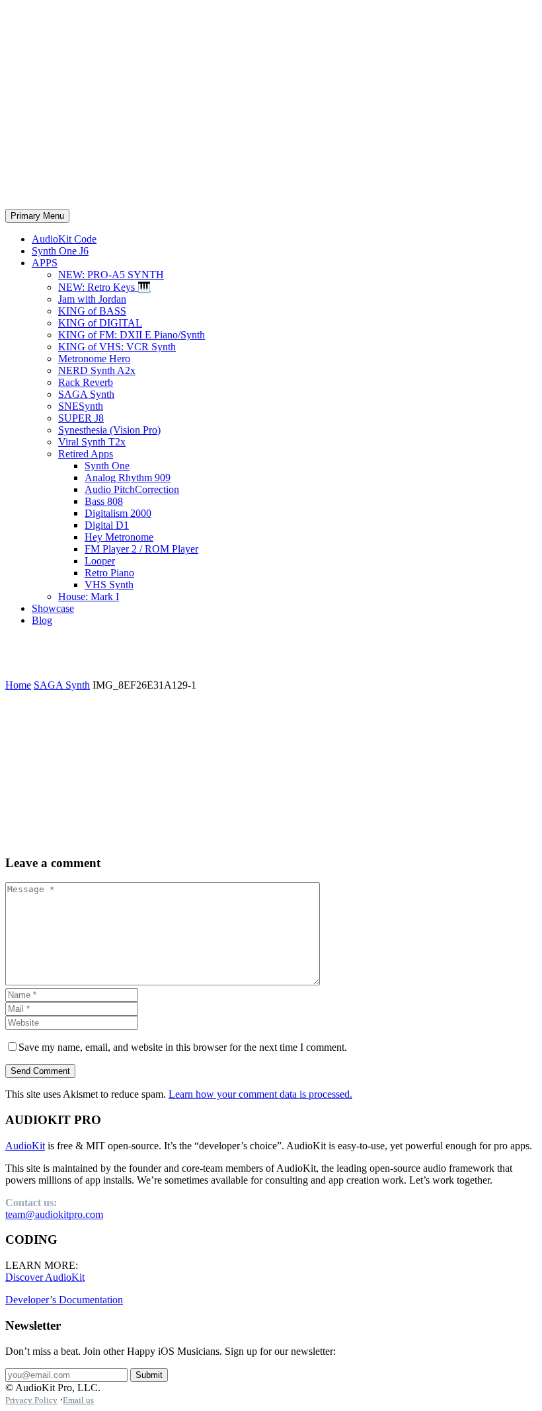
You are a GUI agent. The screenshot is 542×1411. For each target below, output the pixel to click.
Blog (42, 620)
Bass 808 (104, 501)
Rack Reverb (85, 382)
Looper (100, 560)
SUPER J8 (81, 418)
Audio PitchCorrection (132, 489)
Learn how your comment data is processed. (260, 1094)
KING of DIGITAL (100, 322)
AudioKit (25, 1145)
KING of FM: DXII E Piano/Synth (131, 334)
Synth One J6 (60, 250)
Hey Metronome (119, 537)
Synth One (107, 465)
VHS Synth (109, 584)
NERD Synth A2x (97, 370)
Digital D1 (107, 525)
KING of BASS (92, 311)
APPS (45, 262)
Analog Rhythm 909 (128, 477)
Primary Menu (37, 216)
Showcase (53, 608)
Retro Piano (109, 572)
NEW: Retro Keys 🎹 (104, 287)
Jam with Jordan (92, 299)
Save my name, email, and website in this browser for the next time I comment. (183, 1047)
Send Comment (40, 1071)
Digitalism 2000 (118, 513)
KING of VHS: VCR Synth (117, 346)
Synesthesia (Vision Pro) (109, 430)
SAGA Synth (86, 394)
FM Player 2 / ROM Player (141, 548)
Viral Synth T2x (92, 441)
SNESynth (80, 406)
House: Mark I (88, 596)
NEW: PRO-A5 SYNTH (111, 274)
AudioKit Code (64, 239)
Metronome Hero (94, 358)
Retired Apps (85, 453)
